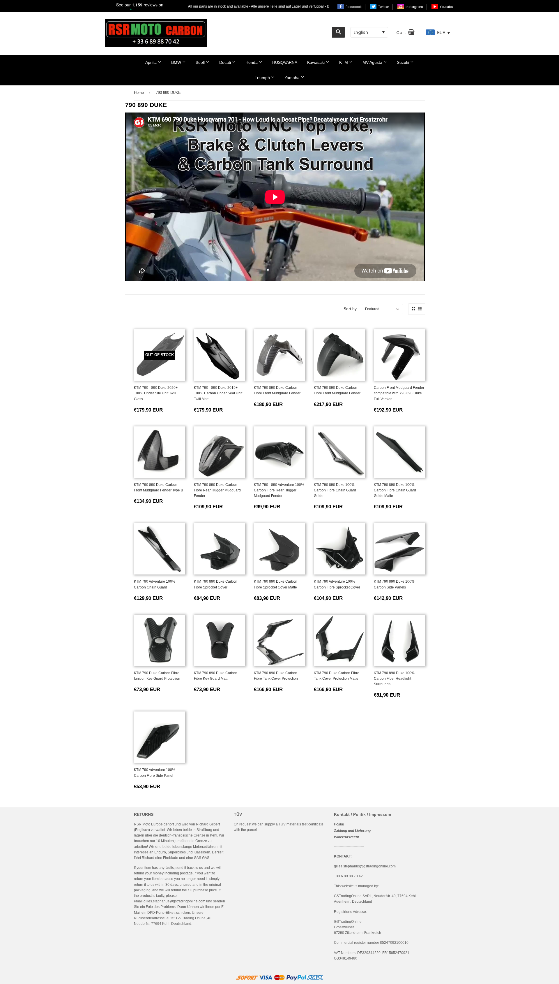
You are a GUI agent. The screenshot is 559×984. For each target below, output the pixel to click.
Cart (401, 33)
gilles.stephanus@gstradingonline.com (174, 901)
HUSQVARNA (284, 62)
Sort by (350, 308)
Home (139, 92)
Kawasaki (316, 62)
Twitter (384, 6)
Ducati (225, 62)
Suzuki (403, 62)
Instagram (415, 6)
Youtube (446, 6)
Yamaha (292, 77)
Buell (201, 62)
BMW (176, 62)
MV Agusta (372, 62)
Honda (252, 62)
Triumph (263, 77)
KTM (344, 62)
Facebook (354, 6)
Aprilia (151, 62)
